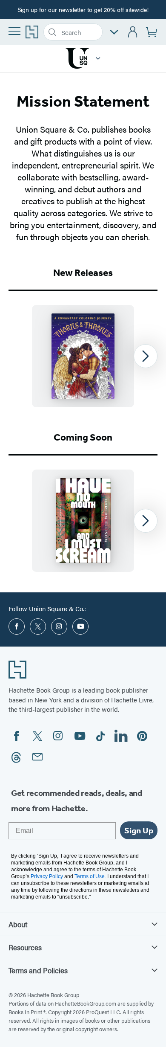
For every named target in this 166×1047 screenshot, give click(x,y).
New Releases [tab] (83, 272)
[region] (83, 356)
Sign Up (138, 830)
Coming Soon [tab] (83, 437)
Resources (25, 947)
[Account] (133, 32)
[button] (98, 58)
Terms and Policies (38, 970)
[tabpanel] (83, 356)
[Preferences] (114, 32)
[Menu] (14, 31)
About (18, 924)
